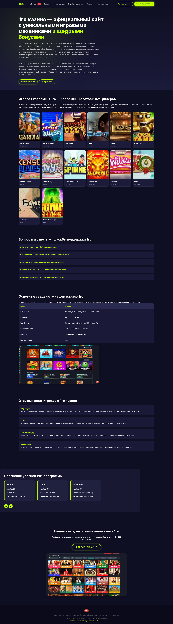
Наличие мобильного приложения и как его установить (44, 270)
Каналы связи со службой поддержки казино (40, 247)
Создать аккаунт (86, 547)
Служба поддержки (75, 4)
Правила (100, 621)
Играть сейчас (28, 82)
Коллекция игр (102, 4)
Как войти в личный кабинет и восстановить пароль (43, 262)
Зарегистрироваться (144, 4)
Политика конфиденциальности (82, 621)
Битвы (46, 4)
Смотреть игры (47, 82)
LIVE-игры (34, 4)
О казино (90, 4)
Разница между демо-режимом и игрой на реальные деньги (46, 255)
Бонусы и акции (59, 4)
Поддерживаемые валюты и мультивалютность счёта (43, 277)
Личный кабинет (124, 4)
